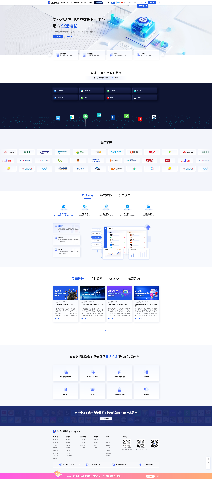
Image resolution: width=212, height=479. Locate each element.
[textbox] (129, 2)
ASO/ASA (55, 445)
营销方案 (68, 450)
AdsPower (95, 473)
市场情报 (55, 442)
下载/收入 (55, 447)
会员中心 (96, 447)
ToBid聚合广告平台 (105, 473)
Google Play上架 (71, 473)
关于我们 (108, 440)
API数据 (96, 445)
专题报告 (82, 440)
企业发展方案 (69, 455)
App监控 (55, 458)
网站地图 (108, 455)
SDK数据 (55, 453)
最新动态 (82, 447)
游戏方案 (68, 442)
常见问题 (108, 447)
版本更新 (108, 445)
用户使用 (55, 450)
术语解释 (108, 450)
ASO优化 (96, 440)
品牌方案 (68, 445)
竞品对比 (55, 455)
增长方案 (68, 447)
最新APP (62, 473)
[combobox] (129, 2)
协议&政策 (108, 453)
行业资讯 (82, 442)
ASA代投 (96, 442)
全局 (109, 2)
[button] (118, 2)
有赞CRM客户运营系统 (84, 473)
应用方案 (68, 440)
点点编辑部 (57, 302)
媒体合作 (108, 442)
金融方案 (68, 453)
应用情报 (55, 440)
